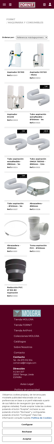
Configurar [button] (27, 424)
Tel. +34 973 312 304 (22, 360)
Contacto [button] (19, 352)
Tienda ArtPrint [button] (23, 330)
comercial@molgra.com (24, 363)
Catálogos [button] (20, 341)
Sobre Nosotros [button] (23, 347)
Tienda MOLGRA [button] (23, 319)
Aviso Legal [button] (27, 384)
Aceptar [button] (27, 439)
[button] (27, 5)
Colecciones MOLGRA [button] (26, 336)
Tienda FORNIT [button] (23, 325)
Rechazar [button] (27, 431)
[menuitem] (27, 319)
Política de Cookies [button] (41, 418)
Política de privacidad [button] (27, 389)
